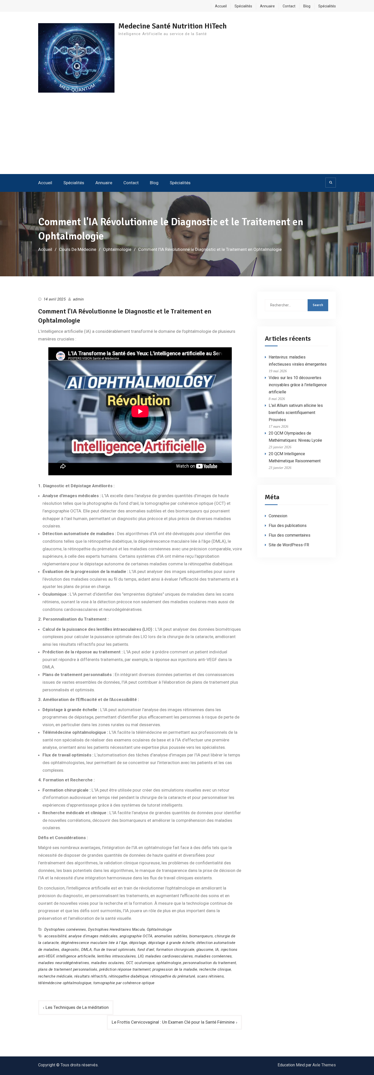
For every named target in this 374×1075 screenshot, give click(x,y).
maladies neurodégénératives (63, 963)
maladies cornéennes (213, 956)
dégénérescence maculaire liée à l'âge (94, 942)
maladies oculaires (107, 963)
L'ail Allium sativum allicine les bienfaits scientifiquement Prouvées (296, 412)
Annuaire (267, 6)
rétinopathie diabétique (129, 976)
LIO (140, 956)
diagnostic (70, 949)
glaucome (204, 949)
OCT (129, 963)
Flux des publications (288, 525)
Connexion (278, 515)
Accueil (221, 6)
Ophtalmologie (159, 929)
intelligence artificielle (75, 956)
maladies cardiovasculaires (169, 956)
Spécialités (243, 6)
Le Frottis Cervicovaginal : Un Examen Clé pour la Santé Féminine (173, 1022)
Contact (289, 6)
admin (78, 299)
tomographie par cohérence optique (124, 983)
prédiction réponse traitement (125, 969)
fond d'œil (145, 949)
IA (217, 949)
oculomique (145, 963)
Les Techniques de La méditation (77, 1007)
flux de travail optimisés (114, 949)
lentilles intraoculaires (116, 956)
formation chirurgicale (175, 949)
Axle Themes (324, 1065)
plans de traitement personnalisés (67, 969)
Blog (306, 6)
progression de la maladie (174, 969)
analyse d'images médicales (93, 936)
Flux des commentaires (289, 535)
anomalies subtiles (171, 936)
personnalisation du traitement (209, 963)
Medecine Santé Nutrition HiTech (172, 26)
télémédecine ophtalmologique (65, 983)
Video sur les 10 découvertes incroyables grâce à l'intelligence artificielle (298, 384)
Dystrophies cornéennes (65, 929)
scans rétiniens (210, 976)
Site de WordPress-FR (289, 544)
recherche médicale (55, 976)
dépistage (137, 942)
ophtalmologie (168, 963)
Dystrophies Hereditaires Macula (116, 929)
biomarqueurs (201, 936)
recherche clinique (215, 969)
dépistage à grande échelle (171, 942)
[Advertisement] (187, 135)
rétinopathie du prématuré (172, 976)
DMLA (86, 949)
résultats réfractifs (90, 976)
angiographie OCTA (136, 936)
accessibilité (55, 936)
